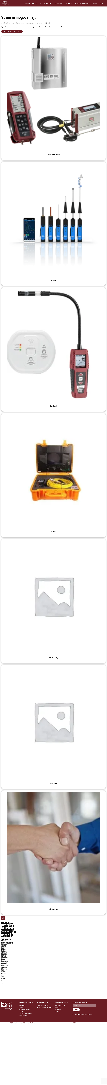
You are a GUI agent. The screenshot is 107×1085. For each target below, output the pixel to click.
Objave (21, 1011)
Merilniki (47, 3)
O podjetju (22, 1005)
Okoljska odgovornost (25, 1013)
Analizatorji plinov (33, 3)
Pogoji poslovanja (42, 1005)
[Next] (6, 951)
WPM (74, 1023)
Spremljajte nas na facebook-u (84, 1014)
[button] (95, 3)
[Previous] (1, 951)
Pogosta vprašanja (24, 1009)
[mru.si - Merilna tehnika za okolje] (10, 3)
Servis (21, 1007)
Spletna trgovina (82, 3)
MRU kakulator (23, 1016)
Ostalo (69, 3)
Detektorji (59, 3)
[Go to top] (103, 1082)
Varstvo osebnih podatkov (44, 1007)
